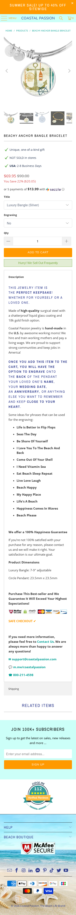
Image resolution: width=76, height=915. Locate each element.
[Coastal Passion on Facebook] (17, 870)
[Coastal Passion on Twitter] (59, 870)
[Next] (69, 70)
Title (7, 197)
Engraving (10, 215)
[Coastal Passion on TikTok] (52, 870)
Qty (6, 233)
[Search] (61, 18)
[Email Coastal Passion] (10, 870)
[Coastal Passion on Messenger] (38, 870)
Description (16, 277)
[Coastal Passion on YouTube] (66, 870)
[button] (38, 189)
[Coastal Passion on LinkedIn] (31, 870)
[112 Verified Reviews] (38, 812)
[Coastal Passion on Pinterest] (45, 870)
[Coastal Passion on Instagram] (24, 870)
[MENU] (2, 18)
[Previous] (7, 70)
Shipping (13, 689)
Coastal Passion (38, 18)
